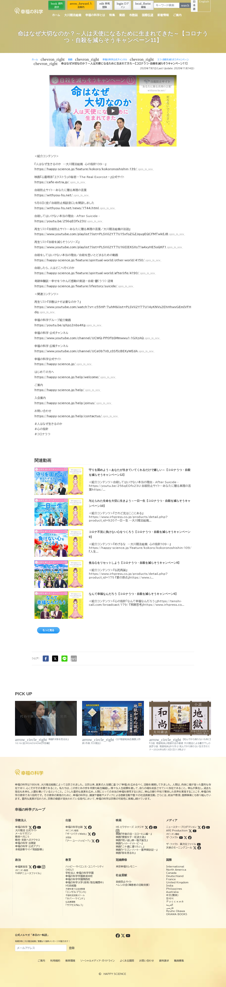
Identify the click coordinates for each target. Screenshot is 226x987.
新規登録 (104, 5)
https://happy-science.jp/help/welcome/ (74, 377)
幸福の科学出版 (74, 827)
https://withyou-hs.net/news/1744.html (74, 208)
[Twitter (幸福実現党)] (30, 867)
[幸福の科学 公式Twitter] (123, 935)
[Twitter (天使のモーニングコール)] (195, 847)
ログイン (123, 5)
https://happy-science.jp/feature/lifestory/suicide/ (83, 286)
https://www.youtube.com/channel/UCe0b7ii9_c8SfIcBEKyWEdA (94, 351)
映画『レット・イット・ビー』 (129, 843)
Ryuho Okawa (175, 911)
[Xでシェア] (55, 659)
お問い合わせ (146, 960)
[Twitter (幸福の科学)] (30, 827)
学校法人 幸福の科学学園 (80, 873)
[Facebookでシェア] (46, 659)
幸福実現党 (21, 867)
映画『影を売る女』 (125, 853)
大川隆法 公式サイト (26, 830)
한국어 (170, 898)
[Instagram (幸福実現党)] (43, 867)
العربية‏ (169, 904)
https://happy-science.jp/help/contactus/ (76, 416)
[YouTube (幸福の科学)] (39, 827)
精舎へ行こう (22, 836)
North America (176, 870)
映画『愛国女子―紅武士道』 (130, 837)
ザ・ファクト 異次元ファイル (181, 844)
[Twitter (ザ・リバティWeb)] (89, 834)
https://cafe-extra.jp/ (59, 182)
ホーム (56, 15)
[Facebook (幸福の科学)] (34, 827)
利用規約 (55, 960)
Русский (175, 901)
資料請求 (57, 5)
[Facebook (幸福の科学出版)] (90, 827)
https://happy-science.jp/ (62, 364)
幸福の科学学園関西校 (78, 879)
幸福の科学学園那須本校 (79, 876)
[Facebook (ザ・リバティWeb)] (94, 834)
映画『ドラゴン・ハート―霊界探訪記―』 (136, 850)
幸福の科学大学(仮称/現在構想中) (85, 882)
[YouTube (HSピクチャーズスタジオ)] (155, 827)
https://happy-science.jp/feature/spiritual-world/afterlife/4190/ (94, 273)
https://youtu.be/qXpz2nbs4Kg (67, 325)
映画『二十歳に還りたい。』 (130, 846)
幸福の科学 (21, 827)
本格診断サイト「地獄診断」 (29, 849)
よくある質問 (127, 960)
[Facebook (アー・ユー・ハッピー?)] (97, 841)
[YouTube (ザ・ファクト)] (181, 837)
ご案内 (177, 15)
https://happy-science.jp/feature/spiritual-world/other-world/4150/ (97, 260)
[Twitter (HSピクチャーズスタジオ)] (146, 827)
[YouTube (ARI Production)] (194, 830)
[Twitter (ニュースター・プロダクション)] (199, 827)
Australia (172, 892)
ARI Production (177, 830)
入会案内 (81, 5)
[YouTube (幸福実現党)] (39, 867)
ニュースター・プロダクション (181, 827)
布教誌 (133, 15)
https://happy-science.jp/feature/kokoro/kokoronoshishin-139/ (93, 169)
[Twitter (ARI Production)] (190, 830)
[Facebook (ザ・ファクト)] (190, 837)
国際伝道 (147, 15)
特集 (112, 15)
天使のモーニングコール (179, 847)
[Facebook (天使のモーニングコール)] (199, 847)
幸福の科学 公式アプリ (27, 846)
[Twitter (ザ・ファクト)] (185, 837)
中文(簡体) (172, 895)
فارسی (170, 908)
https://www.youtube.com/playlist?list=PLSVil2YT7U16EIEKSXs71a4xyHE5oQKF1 (108, 247)
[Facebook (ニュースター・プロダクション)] (203, 827)
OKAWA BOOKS (176, 914)
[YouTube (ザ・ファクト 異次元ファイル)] (199, 844)
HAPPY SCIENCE (114, 974)
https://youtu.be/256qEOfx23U (68, 221)
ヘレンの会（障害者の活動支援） (133, 885)
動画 (122, 15)
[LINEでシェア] (64, 659)
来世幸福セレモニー (126, 866)
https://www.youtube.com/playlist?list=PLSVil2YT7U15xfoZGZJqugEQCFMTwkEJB (109, 234)
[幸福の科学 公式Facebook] (118, 935)
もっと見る (48, 630)
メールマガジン (23, 833)
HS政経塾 (71, 885)
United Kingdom (177, 882)
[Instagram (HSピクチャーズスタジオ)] (117, 830)
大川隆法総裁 (72, 15)
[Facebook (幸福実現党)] (34, 867)
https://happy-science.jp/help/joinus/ (72, 403)
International (175, 866)
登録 (72, 948)
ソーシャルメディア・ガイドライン (97, 960)
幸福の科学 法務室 (25, 843)
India (169, 885)
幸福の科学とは (95, 15)
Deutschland (174, 876)
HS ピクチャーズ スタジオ (130, 827)
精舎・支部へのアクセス (27, 840)
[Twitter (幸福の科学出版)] (85, 827)
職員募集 (179, 960)
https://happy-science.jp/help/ (67, 390)
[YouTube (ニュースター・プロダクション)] (208, 827)
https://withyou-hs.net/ (61, 195)
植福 (143, 5)
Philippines (174, 889)
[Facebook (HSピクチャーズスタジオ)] (151, 827)
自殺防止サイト (124, 882)
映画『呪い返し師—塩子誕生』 (132, 840)
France (171, 879)
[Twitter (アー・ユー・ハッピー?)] (93, 841)
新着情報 (163, 15)
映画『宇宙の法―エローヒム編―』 (134, 834)
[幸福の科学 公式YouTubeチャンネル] (128, 935)
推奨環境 (70, 960)
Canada (171, 873)
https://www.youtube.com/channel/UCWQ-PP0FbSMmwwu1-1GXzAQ (97, 338)
